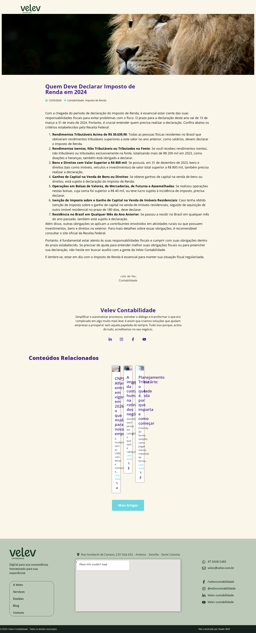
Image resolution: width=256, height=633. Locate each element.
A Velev (154, 9)
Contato (229, 9)
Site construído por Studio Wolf (214, 629)
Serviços (174, 9)
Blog (211, 9)
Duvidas (194, 9)
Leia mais (116, 477)
